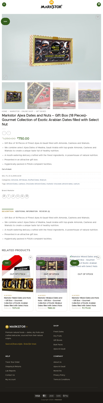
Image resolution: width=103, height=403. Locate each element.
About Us (57, 362)
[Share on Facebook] (9, 196)
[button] (4, 4)
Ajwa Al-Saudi (59, 349)
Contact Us (10, 375)
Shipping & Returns (13, 366)
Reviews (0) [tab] (44, 211)
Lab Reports (10, 371)
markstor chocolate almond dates (59, 184)
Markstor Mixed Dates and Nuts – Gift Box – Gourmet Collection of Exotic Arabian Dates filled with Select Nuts (85, 302)
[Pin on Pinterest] (22, 196)
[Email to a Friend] (18, 196)
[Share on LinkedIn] (27, 196)
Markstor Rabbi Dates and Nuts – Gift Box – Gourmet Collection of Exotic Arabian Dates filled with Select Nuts (17, 302)
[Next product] (4, 133)
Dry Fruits (58, 336)
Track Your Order (12, 362)
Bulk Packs (58, 345)
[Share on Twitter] (13, 196)
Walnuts (43, 180)
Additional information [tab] (26, 211)
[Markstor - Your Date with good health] (51, 4)
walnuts (76, 184)
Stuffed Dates (33, 180)
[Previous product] (9, 133)
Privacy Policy (59, 375)
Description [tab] (7, 211)
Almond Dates (12, 184)
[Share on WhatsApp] (4, 196)
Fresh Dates (59, 332)
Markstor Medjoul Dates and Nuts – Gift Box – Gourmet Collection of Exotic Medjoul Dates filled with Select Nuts (50, 302)
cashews (21, 184)
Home (4, 111)
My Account (10, 379)
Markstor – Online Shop (21, 111)
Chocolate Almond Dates (36, 184)
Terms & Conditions (62, 379)
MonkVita (58, 371)
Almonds (14, 180)
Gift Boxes (41, 111)
